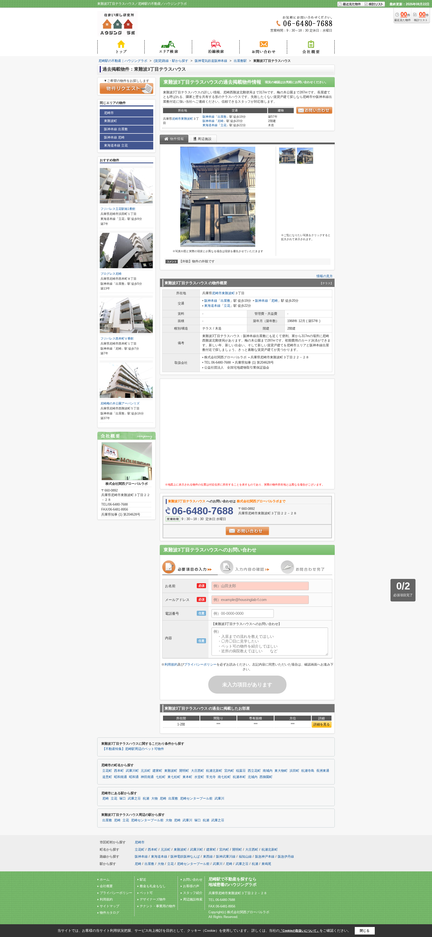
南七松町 (224, 777)
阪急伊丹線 (286, 856)
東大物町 (281, 770)
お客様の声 (191, 886)
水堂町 (199, 777)
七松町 (161, 777)
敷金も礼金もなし (153, 886)
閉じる (365, 930)
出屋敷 (222, 116)
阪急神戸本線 (264, 856)
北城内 (253, 777)
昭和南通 (120, 777)
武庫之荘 (134, 798)
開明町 (184, 770)
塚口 (122, 798)
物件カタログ (109, 912)
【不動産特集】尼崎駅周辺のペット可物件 (133, 749)
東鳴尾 (266, 864)
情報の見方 (324, 276)
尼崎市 (176, 118)
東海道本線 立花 (116, 145)
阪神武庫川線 (226, 856)
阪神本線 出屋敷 (116, 129)
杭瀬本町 (239, 777)
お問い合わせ (192, 879)
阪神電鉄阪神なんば (185, 856)
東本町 (187, 777)
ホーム (105, 879)
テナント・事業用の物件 (158, 906)
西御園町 (266, 777)
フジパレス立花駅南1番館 (117, 209)
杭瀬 (146, 798)
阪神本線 (208, 116)
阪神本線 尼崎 (114, 137)
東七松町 (174, 777)
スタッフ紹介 (192, 893)
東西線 (208, 856)
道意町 (107, 777)
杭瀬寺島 (307, 770)
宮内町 (229, 770)
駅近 (143, 879)
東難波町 (187, 118)
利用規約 (171, 664)
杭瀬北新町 (214, 770)
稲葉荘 (241, 770)
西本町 (119, 770)
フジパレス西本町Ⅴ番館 (117, 338)
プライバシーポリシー (200, 664)
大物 (154, 798)
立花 (223, 125)
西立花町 (254, 770)
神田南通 (147, 777)
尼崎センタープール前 (196, 798)
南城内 (267, 770)
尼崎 (221, 121)
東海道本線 (210, 125)
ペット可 (146, 893)
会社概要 (106, 886)
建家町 (157, 770)
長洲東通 (322, 770)
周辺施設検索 (192, 899)
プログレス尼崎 (111, 273)
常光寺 (211, 777)
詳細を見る (322, 724)
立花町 (107, 770)
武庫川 (219, 798)
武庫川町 (132, 770)
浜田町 (294, 770)
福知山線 (245, 856)
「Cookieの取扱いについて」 (300, 930)
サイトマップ (109, 906)
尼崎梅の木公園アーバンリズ (120, 403)
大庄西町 (197, 770)
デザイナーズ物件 (153, 899)
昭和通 (134, 777)
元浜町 (145, 770)
